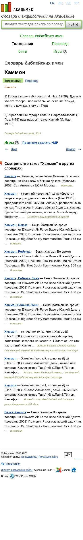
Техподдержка (29, 456)
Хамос (70, 149)
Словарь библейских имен (41, 36)
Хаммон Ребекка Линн (21, 305)
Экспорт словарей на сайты (17, 470)
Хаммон (10, 176)
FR (77, 3)
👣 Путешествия (10, 463)
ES (69, 3)
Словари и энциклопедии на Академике (38, 16)
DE (60, 3)
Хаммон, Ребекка (17, 251)
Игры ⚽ (61, 51)
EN (52, 3)
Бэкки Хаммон (15, 412)
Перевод (31, 80)
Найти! (73, 24)
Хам (14, 149)
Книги (22, 51)
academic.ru (17, 7)
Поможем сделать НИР (40, 142)
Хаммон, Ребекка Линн (21, 278)
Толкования (22, 44)
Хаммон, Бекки (15, 225)
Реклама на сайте (48, 456)
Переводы (60, 44)
